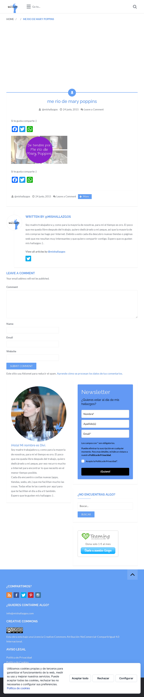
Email (9, 337)
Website (11, 351)
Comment (12, 286)
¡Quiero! (105, 471)
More (86, 196)
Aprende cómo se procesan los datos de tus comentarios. (90, 373)
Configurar (126, 678)
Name (9, 323)
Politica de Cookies (17, 662)
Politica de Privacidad (19, 657)
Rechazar (103, 678)
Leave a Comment (94, 109)
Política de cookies (18, 688)
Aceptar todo (80, 678)
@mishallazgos (50, 109)
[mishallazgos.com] (13, 6)
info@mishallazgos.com (20, 613)
